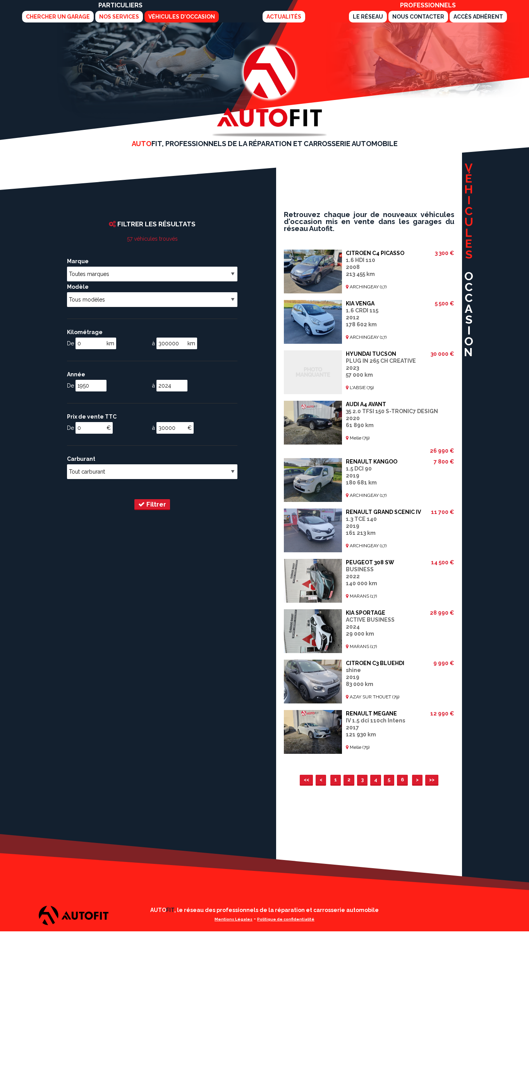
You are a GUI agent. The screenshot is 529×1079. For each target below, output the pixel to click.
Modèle (78, 287)
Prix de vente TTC (92, 417)
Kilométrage (85, 332)
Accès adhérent (478, 17)
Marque (78, 261)
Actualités (283, 17)
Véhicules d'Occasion (181, 17)
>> (432, 780)
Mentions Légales (233, 919)
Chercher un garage (58, 17)
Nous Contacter (418, 17)
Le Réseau (368, 17)
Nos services (119, 17)
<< (306, 780)
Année (76, 374)
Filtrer (155, 504)
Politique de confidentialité (285, 919)
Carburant (81, 459)
